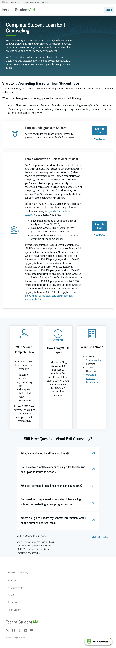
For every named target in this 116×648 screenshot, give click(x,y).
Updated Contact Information (93, 378)
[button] (93, 453)
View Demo (99, 139)
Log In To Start (99, 130)
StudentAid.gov (95, 360)
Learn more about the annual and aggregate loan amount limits (51, 295)
